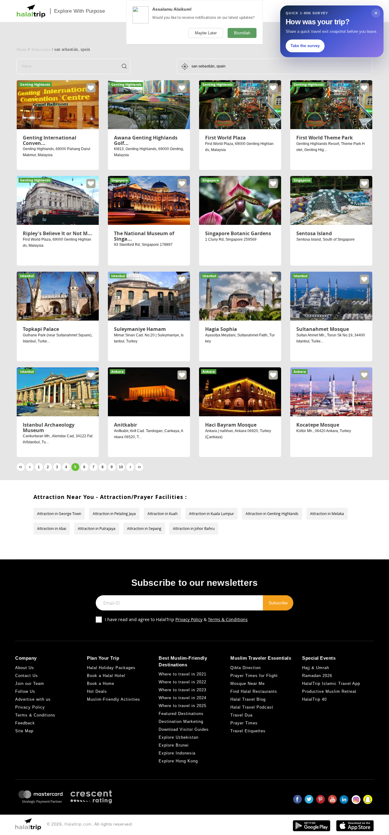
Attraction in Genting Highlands (272, 513)
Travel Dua (241, 715)
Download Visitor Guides (184, 729)
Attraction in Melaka (327, 513)
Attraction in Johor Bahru (194, 528)
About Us (24, 667)
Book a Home (100, 683)
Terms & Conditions (228, 619)
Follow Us (25, 691)
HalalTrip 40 (314, 699)
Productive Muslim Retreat (329, 691)
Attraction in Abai (51, 528)
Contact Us (26, 675)
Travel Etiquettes (248, 731)
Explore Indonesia (177, 753)
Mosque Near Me (247, 683)
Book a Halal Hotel (106, 675)
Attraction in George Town (59, 513)
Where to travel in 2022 (182, 682)
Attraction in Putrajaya (96, 528)
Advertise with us (33, 699)
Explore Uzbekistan (178, 737)
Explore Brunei (174, 745)
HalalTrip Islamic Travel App (331, 683)
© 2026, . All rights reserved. (90, 824)
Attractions (40, 49)
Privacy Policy (188, 619)
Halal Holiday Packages (111, 667)
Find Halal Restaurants (253, 691)
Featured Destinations (181, 713)
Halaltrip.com (78, 824)
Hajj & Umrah (315, 667)
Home (22, 49)
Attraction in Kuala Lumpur (211, 513)
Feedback (25, 723)
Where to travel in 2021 (182, 674)
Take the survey (305, 45)
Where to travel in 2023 (182, 690)
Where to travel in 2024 (182, 698)
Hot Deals (97, 691)
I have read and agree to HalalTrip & (176, 619)
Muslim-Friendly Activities (113, 699)
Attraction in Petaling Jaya (114, 513)
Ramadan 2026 (317, 675)
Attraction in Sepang (144, 528)
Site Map (24, 731)
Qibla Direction (245, 667)
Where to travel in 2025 (182, 705)
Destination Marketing (181, 721)
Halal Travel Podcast (251, 707)
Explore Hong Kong (178, 761)
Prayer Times (244, 723)
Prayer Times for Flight (254, 675)
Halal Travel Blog (248, 699)
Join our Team (29, 683)
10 (121, 467)
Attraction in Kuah (162, 513)
